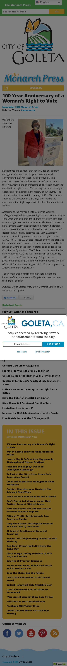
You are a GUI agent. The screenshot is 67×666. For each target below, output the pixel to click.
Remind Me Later (42, 351)
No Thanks (22, 351)
